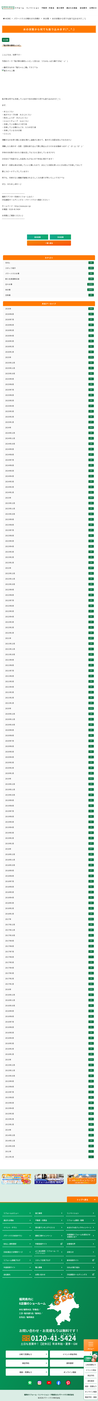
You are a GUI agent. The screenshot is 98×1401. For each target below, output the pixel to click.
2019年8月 (48, 805)
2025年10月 (48, 373)
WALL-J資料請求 (10, 1244)
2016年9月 (48, 1011)
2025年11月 (48, 368)
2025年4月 (48, 406)
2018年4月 (48, 897)
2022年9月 (48, 589)
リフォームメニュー (11, 1213)
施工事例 (38, 1213)
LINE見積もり (91, 1364)
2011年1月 (48, 1157)
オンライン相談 (91, 1391)
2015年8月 (48, 1086)
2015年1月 (48, 1124)
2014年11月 (48, 1140)
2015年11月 (48, 1070)
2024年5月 (48, 471)
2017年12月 (48, 924)
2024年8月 (48, 454)
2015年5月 (48, 1103)
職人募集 (38, 1267)
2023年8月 (48, 525)
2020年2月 (48, 768)
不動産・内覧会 (41, 1220)
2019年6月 (48, 816)
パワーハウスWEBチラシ (13, 1235)
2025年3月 (48, 411)
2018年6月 (48, 886)
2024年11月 (48, 438)
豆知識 (48, 295)
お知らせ (70, 1252)
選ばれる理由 (9, 1220)
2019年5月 (48, 822)
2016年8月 (48, 1016)
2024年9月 (48, 449)
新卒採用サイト (73, 1260)
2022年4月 (48, 616)
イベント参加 (91, 1370)
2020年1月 (48, 773)
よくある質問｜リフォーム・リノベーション (47, 1252)
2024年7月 (48, 460)
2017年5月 (48, 962)
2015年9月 (48, 1081)
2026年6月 (48, 325)
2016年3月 (48, 1043)
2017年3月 (48, 973)
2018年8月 (48, 876)
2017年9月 (48, 941)
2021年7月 (48, 670)
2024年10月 (48, 444)
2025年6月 (48, 395)
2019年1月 (48, 843)
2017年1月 (48, 984)
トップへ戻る (82, 1199)
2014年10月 (48, 1146)
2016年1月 (48, 1054)
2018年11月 (48, 859)
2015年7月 (48, 1092)
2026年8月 (48, 314)
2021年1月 (48, 703)
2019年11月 (48, 789)
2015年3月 (48, 1113)
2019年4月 (48, 827)
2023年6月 (48, 535)
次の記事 (60, 237)
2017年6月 (48, 957)
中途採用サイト (9, 1267)
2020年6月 (48, 746)
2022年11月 (48, 579)
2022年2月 (48, 627)
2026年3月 (48, 341)
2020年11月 (48, 719)
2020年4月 (48, 757)
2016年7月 (48, 1022)
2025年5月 (48, 400)
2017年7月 (48, 951)
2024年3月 (48, 481)
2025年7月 (48, 389)
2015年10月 (48, 1076)
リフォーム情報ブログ (12, 1260)
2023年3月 (48, 552)
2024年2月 (48, 487)
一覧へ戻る (49, 243)
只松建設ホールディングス (77, 1274)
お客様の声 (71, 1244)
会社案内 (7, 1274)
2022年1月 (48, 633)
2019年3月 (48, 832)
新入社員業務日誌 (49, 279)
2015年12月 (48, 1065)
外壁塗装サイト (41, 1244)
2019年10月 (48, 795)
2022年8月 (48, 595)
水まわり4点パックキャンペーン (79, 1227)
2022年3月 (48, 622)
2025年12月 (48, 362)
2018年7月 (48, 881)
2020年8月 (48, 735)
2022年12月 (48, 573)
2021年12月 (48, 643)
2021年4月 (48, 687)
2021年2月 (48, 697)
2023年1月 (48, 562)
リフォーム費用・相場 (75, 1220)
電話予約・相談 (91, 1397)
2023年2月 (48, 557)
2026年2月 (48, 346)
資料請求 (90, 1381)
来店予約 (90, 1375)
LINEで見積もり (25, 1354)
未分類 (49, 289)
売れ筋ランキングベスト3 (45, 1227)
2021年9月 (48, 660)
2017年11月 (48, 930)
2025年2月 (48, 416)
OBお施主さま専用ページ (13, 1252)
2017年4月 (48, 968)
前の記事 (37, 237)
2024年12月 (48, 433)
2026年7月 (48, 319)
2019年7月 (48, 811)
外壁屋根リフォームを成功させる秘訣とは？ (78, 1235)
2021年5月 (48, 681)
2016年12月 (48, 995)
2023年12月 (48, 503)
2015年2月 (48, 1119)
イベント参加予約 (70, 1354)
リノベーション (73, 1213)
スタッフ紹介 (49, 268)
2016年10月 (48, 1005)
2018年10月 (48, 865)
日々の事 (49, 284)
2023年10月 (48, 514)
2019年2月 (48, 838)
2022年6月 (48, 606)
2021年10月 (48, 654)
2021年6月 (48, 676)
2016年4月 (48, 1038)
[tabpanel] (16, 1179)
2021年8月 (48, 665)
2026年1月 (48, 352)
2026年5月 (48, 330)
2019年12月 (48, 784)
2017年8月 (48, 946)
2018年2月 (48, 908)
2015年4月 (48, 1108)
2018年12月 (48, 854)
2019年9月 (48, 800)
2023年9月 (48, 519)
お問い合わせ (40, 1274)
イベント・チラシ (10, 1227)
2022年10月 (48, 584)
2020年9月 (48, 730)
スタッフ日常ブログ (42, 1260)
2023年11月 (48, 508)
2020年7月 (48, 741)
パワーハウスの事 (48, 273)
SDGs (48, 262)
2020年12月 (48, 714)
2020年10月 (48, 724)
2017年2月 (48, 978)
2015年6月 (48, 1097)
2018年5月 (48, 892)
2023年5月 (48, 541)
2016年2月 (48, 1049)
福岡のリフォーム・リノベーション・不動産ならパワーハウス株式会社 (49, 1394)
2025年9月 (48, 379)
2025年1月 (48, 422)
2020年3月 (48, 762)
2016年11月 (48, 1000)
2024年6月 (48, 465)
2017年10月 (48, 935)
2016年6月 (48, 1027)
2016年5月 (48, 1032)
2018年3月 (48, 903)
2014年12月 (48, 1135)
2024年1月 (48, 492)
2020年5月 (48, 751)
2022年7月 (48, 600)
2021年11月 (48, 649)
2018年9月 (48, 870)
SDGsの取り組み (73, 1267)
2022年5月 (48, 611)
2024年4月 (48, 476)
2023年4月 (48, 546)
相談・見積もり (91, 1386)
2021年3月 (48, 692)
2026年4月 (48, 335)
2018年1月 (48, 914)
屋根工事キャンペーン (43, 1235)
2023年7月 (48, 530)
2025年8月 (48, 384)
